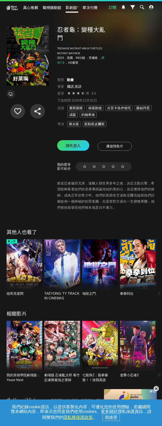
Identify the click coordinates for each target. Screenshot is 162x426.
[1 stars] (84, 166)
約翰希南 (88, 115)
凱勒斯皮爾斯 (94, 124)
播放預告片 (114, 146)
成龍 (72, 115)
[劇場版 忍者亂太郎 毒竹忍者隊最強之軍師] (62, 351)
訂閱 (112, 7)
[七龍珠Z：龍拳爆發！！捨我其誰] (100, 351)
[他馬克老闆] (24, 267)
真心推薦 (30, 7)
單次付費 (90, 7)
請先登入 (73, 145)
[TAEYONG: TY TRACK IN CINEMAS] (62, 270)
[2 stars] (94, 166)
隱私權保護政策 (78, 417)
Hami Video (12, 7)
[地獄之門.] (100, 267)
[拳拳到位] (138, 267)
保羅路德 (95, 108)
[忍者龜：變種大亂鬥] (17, 111)
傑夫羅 (74, 124)
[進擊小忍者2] (138, 349)
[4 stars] (113, 166)
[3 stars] (103, 166)
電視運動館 (51, 7)
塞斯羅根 (76, 108)
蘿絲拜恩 (143, 108)
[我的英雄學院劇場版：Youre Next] (24, 351)
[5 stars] (122, 166)
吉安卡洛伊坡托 (119, 108)
